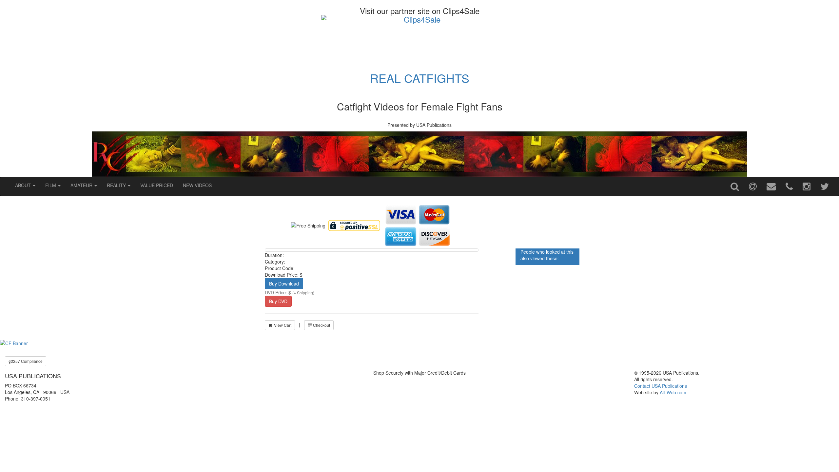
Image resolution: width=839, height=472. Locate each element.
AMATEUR (82, 185)
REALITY (117, 185)
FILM (51, 185)
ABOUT (23, 185)
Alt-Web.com (673, 392)
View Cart (281, 325)
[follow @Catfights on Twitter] (824, 186)
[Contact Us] (771, 186)
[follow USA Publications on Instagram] (806, 186)
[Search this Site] (735, 186)
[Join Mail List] (753, 186)
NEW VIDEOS (197, 185)
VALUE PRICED (156, 185)
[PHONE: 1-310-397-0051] (789, 186)
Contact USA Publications (660, 386)
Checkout (321, 325)
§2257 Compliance (26, 361)
